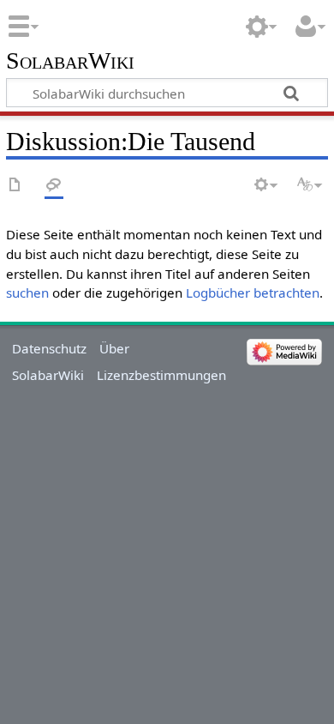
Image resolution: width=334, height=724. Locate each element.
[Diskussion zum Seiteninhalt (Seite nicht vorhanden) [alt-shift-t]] (54, 186)
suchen (27, 292)
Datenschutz (49, 348)
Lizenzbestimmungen (161, 374)
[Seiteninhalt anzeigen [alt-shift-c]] (15, 186)
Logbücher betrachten (252, 292)
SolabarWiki (70, 61)
